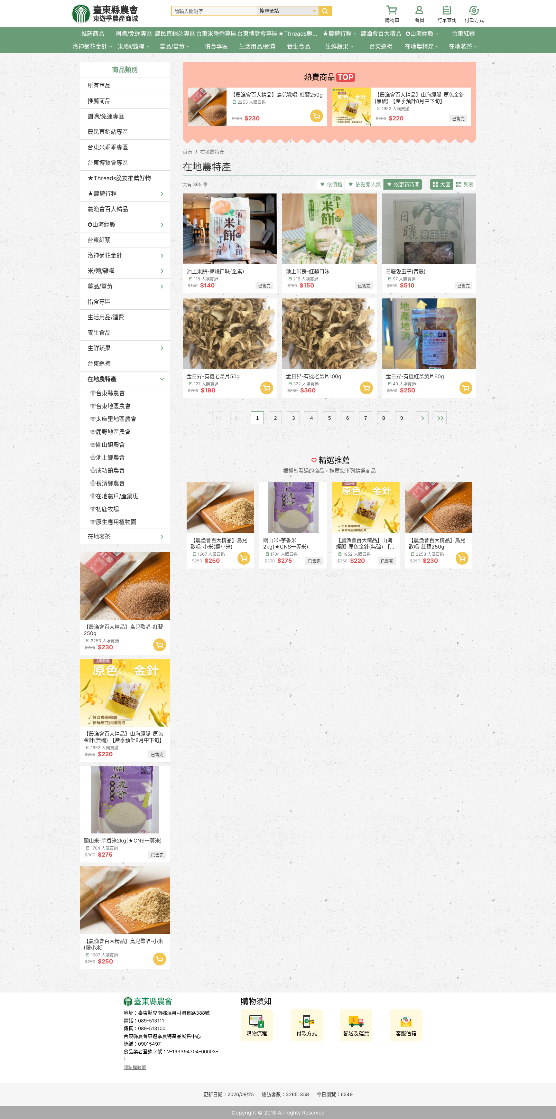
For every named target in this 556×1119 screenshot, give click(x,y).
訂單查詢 (447, 20)
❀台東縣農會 (107, 393)
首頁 (187, 152)
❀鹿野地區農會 (110, 431)
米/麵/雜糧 (101, 271)
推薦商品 (99, 101)
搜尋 (325, 10)
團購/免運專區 (106, 116)
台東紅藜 (99, 240)
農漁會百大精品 (108, 209)
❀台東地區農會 (110, 406)
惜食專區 (99, 301)
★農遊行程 (102, 193)
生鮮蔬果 (99, 348)
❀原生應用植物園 (113, 522)
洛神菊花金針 (105, 255)
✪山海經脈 (102, 224)
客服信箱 (406, 1033)
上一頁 (236, 417)
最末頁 (440, 417)
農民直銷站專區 (108, 131)
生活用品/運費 (106, 317)
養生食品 (99, 332)
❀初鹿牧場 (104, 509)
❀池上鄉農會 (107, 457)
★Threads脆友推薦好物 (119, 178)
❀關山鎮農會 (107, 444)
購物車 (392, 20)
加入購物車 (159, 644)
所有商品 (99, 85)
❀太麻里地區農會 (113, 419)
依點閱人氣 (368, 184)
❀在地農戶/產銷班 (114, 496)
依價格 (334, 184)
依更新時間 (407, 184)
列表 (468, 184)
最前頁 (218, 417)
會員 (419, 20)
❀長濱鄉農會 (107, 483)
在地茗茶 (99, 536)
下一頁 (422, 417)
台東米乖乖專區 (108, 147)
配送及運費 (356, 1033)
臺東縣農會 (115, 14)
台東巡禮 (99, 363)
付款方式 (474, 20)
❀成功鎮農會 (107, 470)
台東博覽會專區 (108, 162)
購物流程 (256, 1033)
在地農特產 (102, 379)
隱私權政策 (135, 1067)
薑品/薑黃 (100, 286)
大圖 (445, 184)
